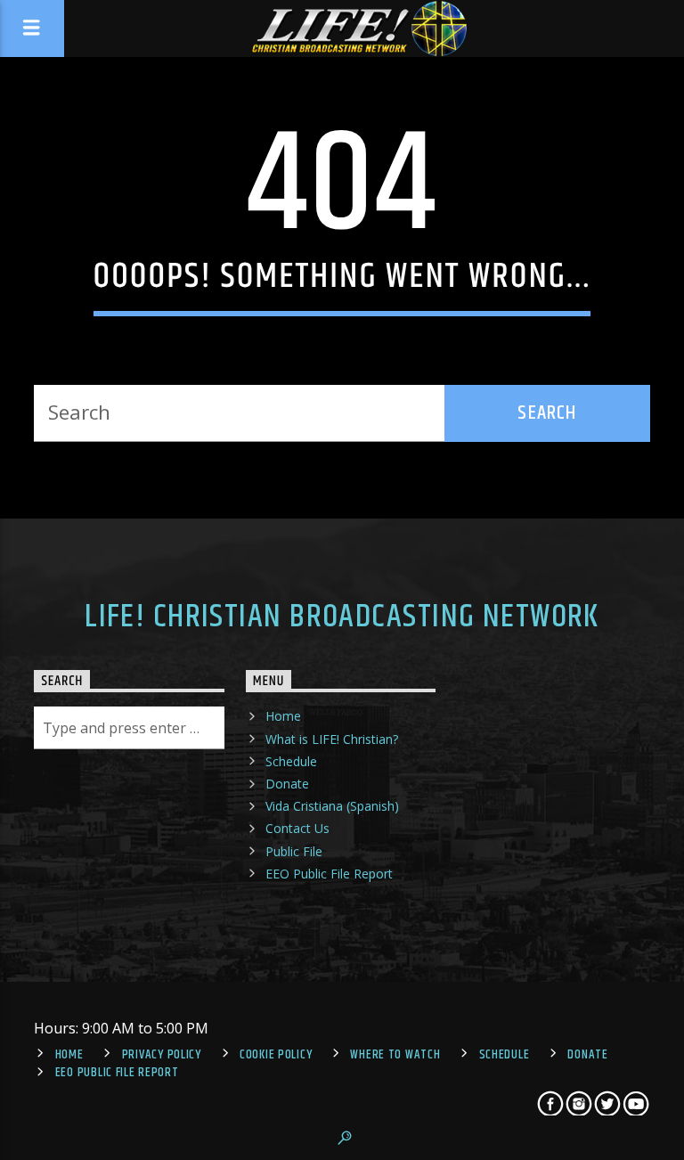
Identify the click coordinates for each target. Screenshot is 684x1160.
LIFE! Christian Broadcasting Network (342, 617)
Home (283, 715)
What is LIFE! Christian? (331, 739)
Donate (287, 783)
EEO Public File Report (329, 873)
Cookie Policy (276, 1055)
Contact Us (297, 828)
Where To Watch (395, 1055)
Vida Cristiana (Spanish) (332, 805)
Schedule (291, 761)
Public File (293, 851)
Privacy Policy (161, 1055)
